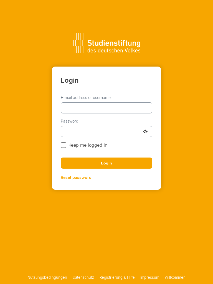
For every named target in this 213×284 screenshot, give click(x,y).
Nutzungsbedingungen (47, 277)
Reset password (76, 177)
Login (106, 163)
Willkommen (175, 277)
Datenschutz (83, 277)
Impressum (149, 277)
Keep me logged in (88, 145)
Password (69, 121)
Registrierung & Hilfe (117, 277)
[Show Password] (145, 131)
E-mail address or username (86, 97)
